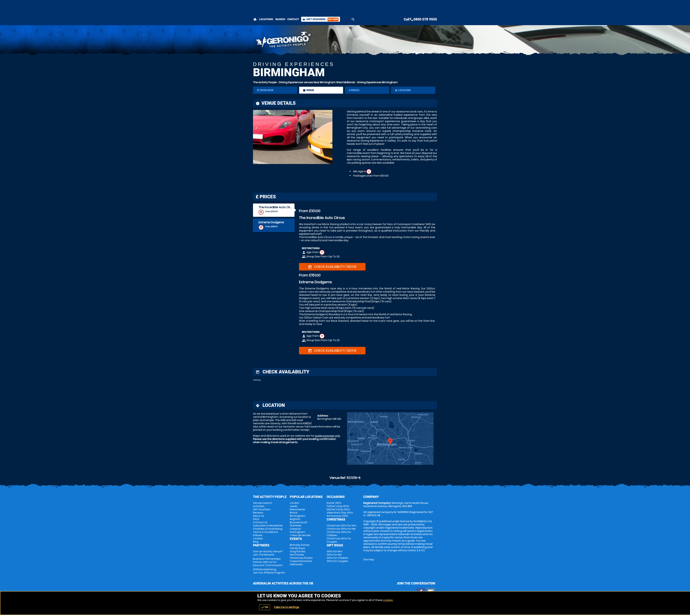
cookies (388, 600)
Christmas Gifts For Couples (339, 540)
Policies (257, 535)
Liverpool (295, 529)
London (294, 503)
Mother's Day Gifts (338, 509)
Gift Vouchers (320, 19)
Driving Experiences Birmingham (377, 82)
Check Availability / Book (332, 266)
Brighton (295, 519)
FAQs (256, 519)
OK (264, 607)
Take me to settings (286, 607)
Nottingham (297, 532)
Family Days (297, 548)
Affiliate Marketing (269, 571)
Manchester (297, 509)
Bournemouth (298, 522)
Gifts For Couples (337, 561)
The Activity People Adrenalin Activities (313, 40)
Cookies (258, 538)
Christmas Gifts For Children (339, 533)
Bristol (293, 512)
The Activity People (265, 82)
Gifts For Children (337, 558)
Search (280, 19)
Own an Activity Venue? (268, 553)
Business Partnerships (267, 562)
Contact (293, 19)
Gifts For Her (334, 554)
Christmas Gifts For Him (341, 525)
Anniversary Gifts (337, 516)
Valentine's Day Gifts (340, 512)
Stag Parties (297, 551)
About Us (258, 516)
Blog (255, 542)
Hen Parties (297, 554)
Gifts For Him (334, 551)
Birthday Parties (300, 545)
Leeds (293, 506)
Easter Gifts (334, 503)
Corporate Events (301, 561)
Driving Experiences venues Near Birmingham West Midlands (317, 82)
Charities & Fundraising (267, 529)
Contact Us (260, 522)
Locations (266, 19)
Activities (258, 506)
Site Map (368, 559)
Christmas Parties (301, 558)
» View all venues (300, 535)
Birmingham (297, 516)
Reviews (258, 512)
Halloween (296, 564)
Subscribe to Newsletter (268, 525)
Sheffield (295, 525)
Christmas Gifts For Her (341, 529)
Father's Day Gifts (338, 506)
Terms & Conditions (265, 532)
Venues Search (262, 503)
